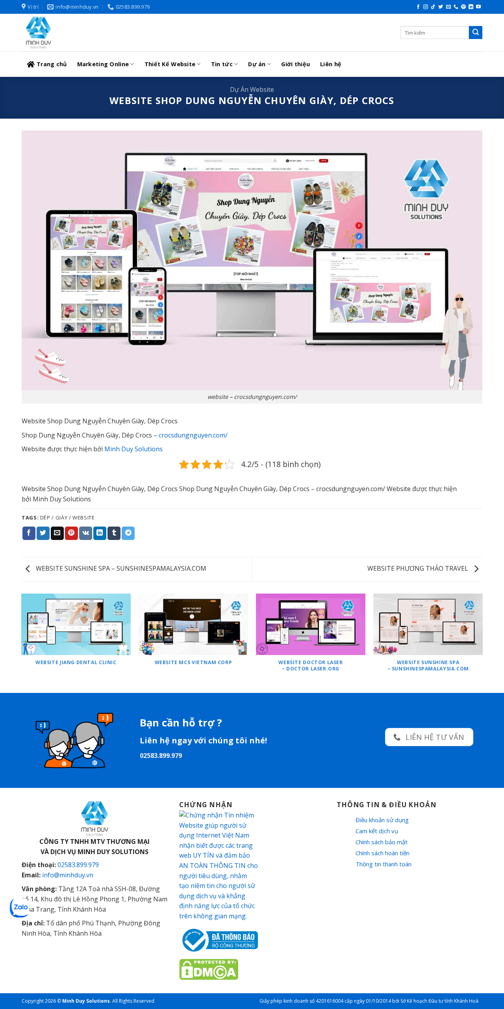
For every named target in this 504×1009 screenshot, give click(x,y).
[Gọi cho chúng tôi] (456, 7)
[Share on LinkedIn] (99, 533)
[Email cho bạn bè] (57, 533)
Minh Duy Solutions (133, 449)
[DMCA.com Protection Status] (208, 968)
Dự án (256, 64)
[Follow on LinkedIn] (471, 7)
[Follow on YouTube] (478, 7)
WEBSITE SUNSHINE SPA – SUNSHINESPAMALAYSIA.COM (120, 568)
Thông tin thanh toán (383, 864)
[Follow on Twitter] (440, 7)
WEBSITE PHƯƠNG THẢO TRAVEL (418, 568)
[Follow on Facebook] (418, 7)
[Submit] (475, 32)
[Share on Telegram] (128, 533)
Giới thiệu (295, 64)
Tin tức (222, 64)
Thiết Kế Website (170, 64)
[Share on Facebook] (28, 533)
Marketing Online (103, 64)
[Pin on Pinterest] (71, 533)
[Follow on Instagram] (425, 7)
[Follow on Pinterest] (463, 7)
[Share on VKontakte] (85, 533)
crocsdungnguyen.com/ (193, 435)
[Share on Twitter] (43, 533)
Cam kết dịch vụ (377, 831)
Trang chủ (52, 64)
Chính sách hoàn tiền (383, 853)
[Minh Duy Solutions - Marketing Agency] (81, 32)
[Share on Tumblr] (113, 533)
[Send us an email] (448, 7)
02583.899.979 (78, 864)
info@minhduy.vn (67, 875)
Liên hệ (330, 64)
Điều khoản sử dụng (382, 820)
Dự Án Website (252, 89)
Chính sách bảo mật (382, 842)
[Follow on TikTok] (433, 7)
